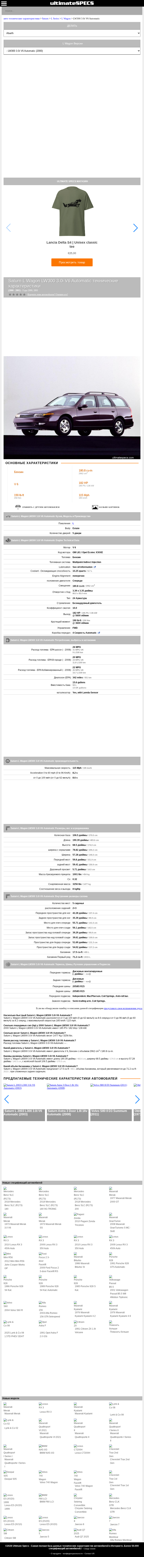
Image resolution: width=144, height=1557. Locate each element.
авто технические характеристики (22, 18)
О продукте (56, 1553)
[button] (135, 228)
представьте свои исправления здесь (123, 1008)
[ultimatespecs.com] (72, 3)
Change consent (89, 1549)
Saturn (45, 18)
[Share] (138, 10)
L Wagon (66, 18)
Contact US (89, 1553)
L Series (55, 18)
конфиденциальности (73, 1553)
